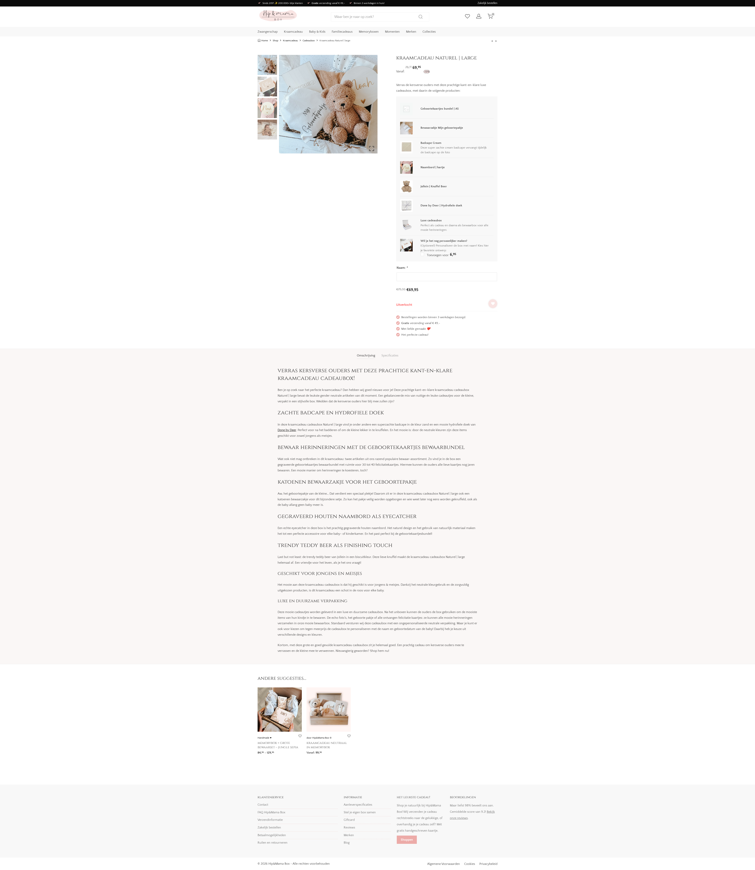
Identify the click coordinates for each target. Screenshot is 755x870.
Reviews (349, 827)
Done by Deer (287, 430)
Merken (411, 31)
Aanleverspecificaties (358, 804)
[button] (372, 106)
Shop (275, 40)
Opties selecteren (267, 751)
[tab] (366, 355)
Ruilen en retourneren (272, 842)
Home (264, 40)
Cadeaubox (309, 40)
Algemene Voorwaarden (443, 864)
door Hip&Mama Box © (319, 737)
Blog (347, 842)
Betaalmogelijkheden (272, 835)
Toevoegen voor (441, 255)
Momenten (392, 31)
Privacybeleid (488, 864)
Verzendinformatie (270, 820)
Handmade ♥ (265, 737)
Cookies (469, 864)
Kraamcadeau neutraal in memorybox (327, 745)
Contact (263, 804)
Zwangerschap (268, 31)
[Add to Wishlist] (492, 303)
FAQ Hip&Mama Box (271, 812)
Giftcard (349, 820)
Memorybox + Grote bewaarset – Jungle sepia (278, 745)
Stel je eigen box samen (360, 812)
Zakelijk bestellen (487, 3)
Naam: (402, 268)
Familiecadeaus (342, 31)
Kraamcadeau (293, 31)
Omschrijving (366, 355)
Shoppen (407, 839)
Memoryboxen (369, 31)
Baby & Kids (317, 31)
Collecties (429, 31)
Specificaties (389, 355)
